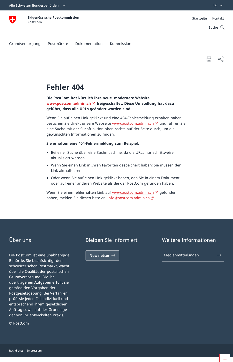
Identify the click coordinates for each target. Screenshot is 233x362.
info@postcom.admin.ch (129, 197)
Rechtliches (16, 350)
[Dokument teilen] (221, 59)
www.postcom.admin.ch (68, 103)
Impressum (34, 350)
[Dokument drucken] (209, 59)
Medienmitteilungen (181, 255)
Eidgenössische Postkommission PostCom (54, 19)
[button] (24, 43)
